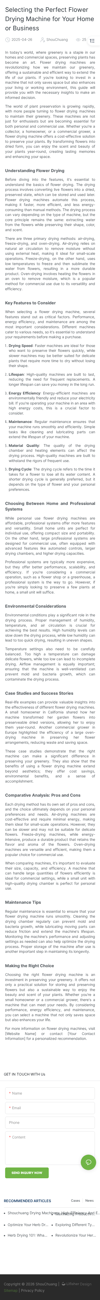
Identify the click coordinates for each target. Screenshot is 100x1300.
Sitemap (11, 1290)
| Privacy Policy (32, 1290)
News (89, 1200)
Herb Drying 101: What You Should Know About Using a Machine (28, 1235)
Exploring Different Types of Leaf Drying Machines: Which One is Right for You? (75, 1224)
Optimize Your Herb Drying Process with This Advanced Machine (28, 1224)
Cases (75, 1200)
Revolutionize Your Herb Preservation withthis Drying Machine (75, 1235)
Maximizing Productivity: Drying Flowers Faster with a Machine (75, 1214)
